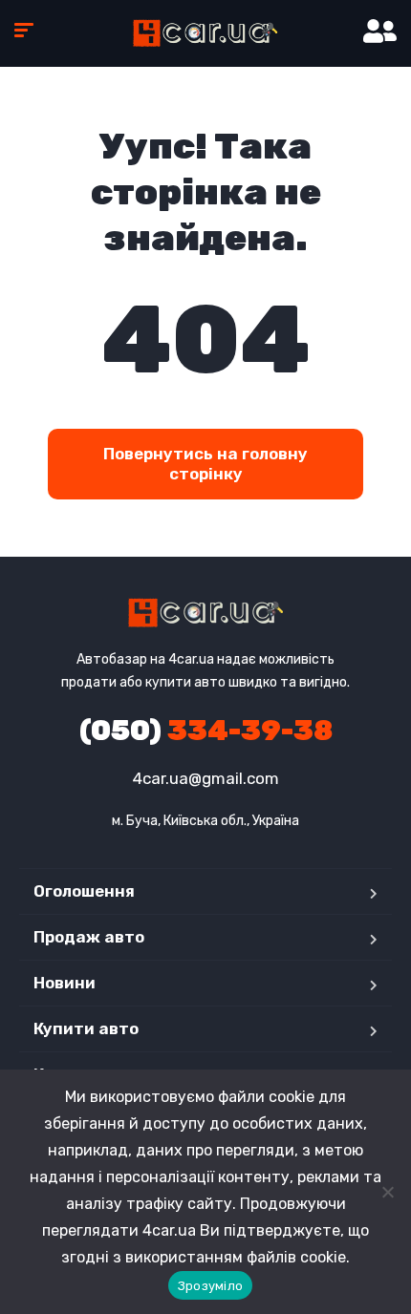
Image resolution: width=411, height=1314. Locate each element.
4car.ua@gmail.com (206, 778)
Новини (64, 982)
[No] (387, 1191)
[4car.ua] (205, 33)
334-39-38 (206, 730)
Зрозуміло (210, 1286)
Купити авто (86, 1028)
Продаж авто (88, 936)
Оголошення (84, 891)
